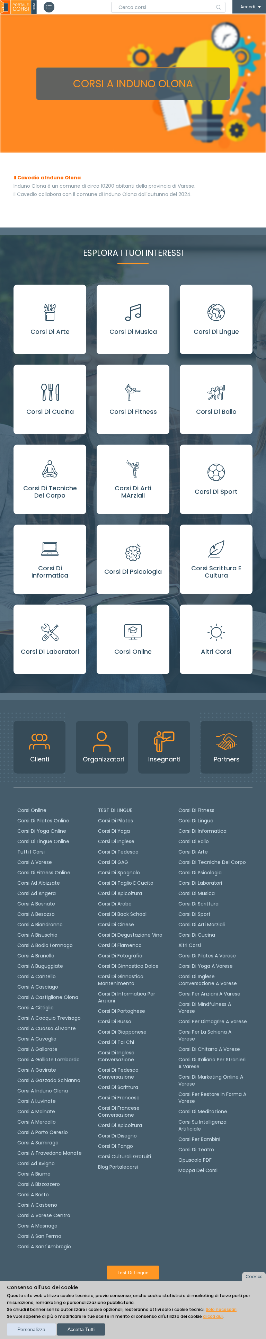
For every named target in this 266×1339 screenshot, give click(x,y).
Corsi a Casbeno (37, 1205)
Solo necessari (221, 1309)
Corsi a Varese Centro (43, 1215)
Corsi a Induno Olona (42, 1090)
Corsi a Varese (34, 862)
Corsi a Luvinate (36, 1101)
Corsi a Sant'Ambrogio (44, 1246)
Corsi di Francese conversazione (119, 1111)
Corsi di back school (122, 914)
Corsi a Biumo (34, 1173)
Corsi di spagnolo (119, 872)
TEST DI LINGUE (115, 810)
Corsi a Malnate (36, 1111)
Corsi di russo (114, 1021)
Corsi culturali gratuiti (124, 1156)
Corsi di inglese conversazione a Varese (207, 980)
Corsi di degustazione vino (130, 934)
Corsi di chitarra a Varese (209, 1049)
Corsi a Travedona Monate (49, 1153)
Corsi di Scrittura (198, 903)
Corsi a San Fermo (39, 1236)
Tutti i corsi (31, 851)
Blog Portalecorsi (118, 1166)
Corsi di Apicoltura (120, 1125)
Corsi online (31, 810)
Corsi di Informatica (202, 831)
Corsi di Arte (193, 851)
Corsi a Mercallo (36, 1121)
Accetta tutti (81, 1329)
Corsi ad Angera (36, 893)
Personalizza (31, 1329)
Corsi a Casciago (37, 986)
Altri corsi (189, 945)
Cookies (254, 1276)
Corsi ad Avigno (36, 1163)
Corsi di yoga (114, 831)
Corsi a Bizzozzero (38, 1184)
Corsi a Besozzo (36, 914)
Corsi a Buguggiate (40, 966)
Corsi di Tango (115, 1146)
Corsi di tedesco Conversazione (118, 1073)
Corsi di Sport (194, 914)
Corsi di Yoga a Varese (205, 966)
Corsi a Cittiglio (35, 1007)
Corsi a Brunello (35, 955)
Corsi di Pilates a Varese (207, 955)
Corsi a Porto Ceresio (42, 1132)
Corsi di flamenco (120, 945)
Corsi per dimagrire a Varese (212, 1021)
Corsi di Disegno (117, 1135)
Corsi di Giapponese (122, 1031)
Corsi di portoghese (121, 1011)
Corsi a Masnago (37, 1225)
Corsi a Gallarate (37, 1049)
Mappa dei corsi (198, 1170)
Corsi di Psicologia (200, 872)
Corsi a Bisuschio (37, 934)
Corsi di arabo (115, 903)
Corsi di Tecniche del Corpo (212, 862)
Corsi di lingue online (43, 841)
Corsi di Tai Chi (116, 1042)
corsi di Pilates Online (43, 820)
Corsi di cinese (116, 924)
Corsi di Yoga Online (41, 831)
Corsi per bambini (199, 1139)
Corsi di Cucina (196, 934)
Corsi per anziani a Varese (209, 993)
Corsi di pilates (115, 820)
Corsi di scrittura (118, 1087)
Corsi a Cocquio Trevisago (49, 1018)
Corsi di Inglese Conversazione (116, 1056)
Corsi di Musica (196, 893)
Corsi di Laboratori (200, 883)
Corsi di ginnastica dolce (128, 966)
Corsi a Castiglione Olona (47, 997)
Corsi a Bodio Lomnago (45, 945)
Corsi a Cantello (36, 976)
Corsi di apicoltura (120, 893)
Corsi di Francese (119, 1097)
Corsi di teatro (196, 1149)
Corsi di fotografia (120, 955)
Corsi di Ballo (193, 841)
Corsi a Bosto (33, 1194)
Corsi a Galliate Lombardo (48, 1059)
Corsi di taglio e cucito (125, 883)
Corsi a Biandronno (40, 924)
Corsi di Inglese (116, 841)
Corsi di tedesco (118, 851)
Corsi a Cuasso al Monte (46, 1028)
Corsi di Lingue (195, 820)
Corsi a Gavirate (36, 1069)
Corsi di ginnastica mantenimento (120, 980)
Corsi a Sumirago (38, 1142)
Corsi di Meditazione (202, 1111)
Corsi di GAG (113, 862)
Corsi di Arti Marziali (201, 924)
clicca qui (213, 1316)
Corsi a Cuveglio (36, 1038)
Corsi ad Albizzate (38, 883)
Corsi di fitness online (43, 872)
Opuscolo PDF (195, 1160)
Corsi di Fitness (196, 810)
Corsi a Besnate (36, 903)
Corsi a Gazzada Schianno (48, 1080)
